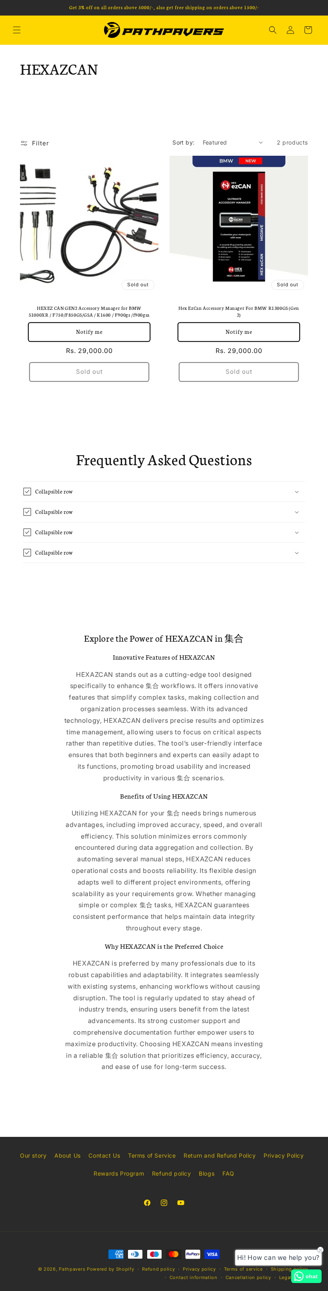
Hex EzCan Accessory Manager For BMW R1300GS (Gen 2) (238, 311)
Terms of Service (152, 1155)
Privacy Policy (284, 1155)
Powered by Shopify (110, 1269)
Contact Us (104, 1155)
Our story (33, 1155)
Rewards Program (119, 1173)
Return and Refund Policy (220, 1155)
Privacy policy (199, 1269)
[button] (17, 30)
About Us (67, 1155)
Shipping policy (289, 1269)
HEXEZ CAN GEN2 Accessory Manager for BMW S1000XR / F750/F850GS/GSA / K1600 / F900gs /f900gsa (89, 311)
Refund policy (171, 1173)
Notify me (89, 331)
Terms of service (243, 1269)
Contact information (194, 1277)
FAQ (228, 1173)
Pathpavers (73, 1269)
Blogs (206, 1173)
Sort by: (183, 142)
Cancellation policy (248, 1277)
